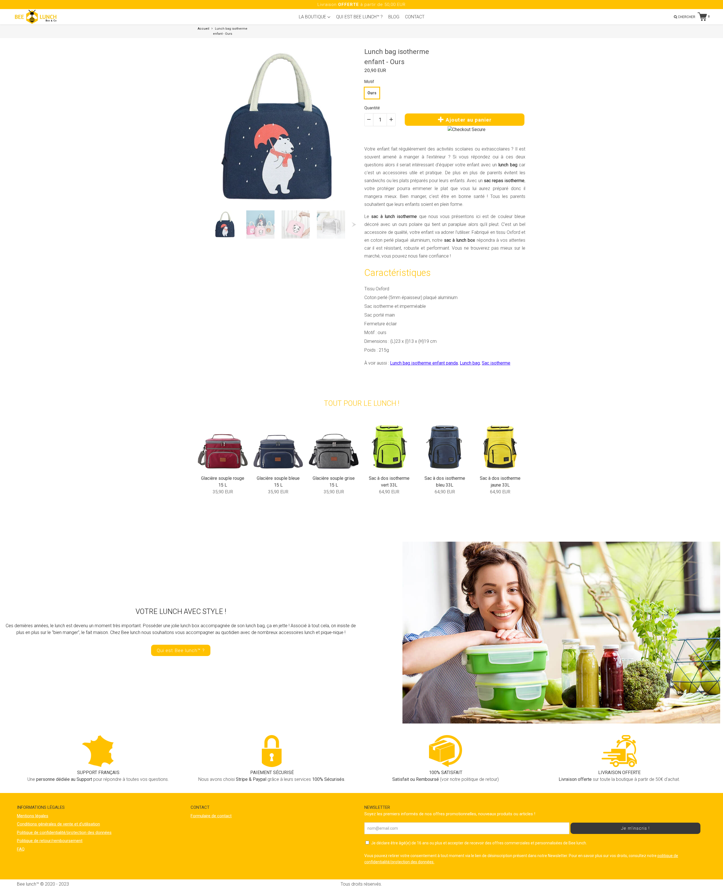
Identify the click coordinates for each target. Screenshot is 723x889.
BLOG (393, 16)
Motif (369, 81)
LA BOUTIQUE (313, 16)
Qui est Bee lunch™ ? (181, 650)
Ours (371, 93)
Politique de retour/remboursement (49, 840)
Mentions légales (32, 815)
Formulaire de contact (211, 815)
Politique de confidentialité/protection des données (64, 832)
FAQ (21, 849)
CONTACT (414, 16)
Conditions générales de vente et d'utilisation (58, 824)
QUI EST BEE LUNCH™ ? (359, 16)
